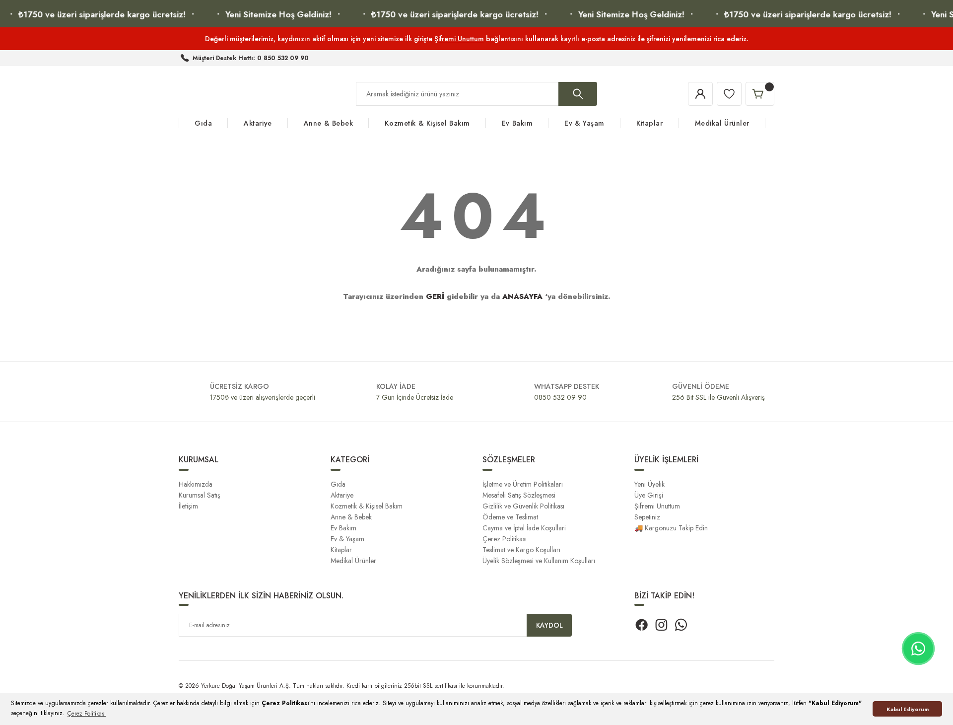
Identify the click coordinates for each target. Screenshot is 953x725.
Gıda (338, 484)
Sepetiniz (647, 517)
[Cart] (760, 94)
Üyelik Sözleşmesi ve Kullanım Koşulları (538, 561)
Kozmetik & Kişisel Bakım (367, 506)
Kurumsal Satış (199, 495)
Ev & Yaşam (347, 539)
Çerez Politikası (504, 539)
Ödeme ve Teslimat (510, 517)
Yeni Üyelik (649, 484)
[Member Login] (700, 94)
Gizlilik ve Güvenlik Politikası (523, 506)
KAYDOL (549, 625)
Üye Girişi (648, 495)
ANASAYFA (522, 296)
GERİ (435, 296)
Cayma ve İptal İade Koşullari (524, 528)
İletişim (188, 506)
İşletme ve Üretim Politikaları (522, 484)
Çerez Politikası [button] (87, 713)
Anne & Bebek (351, 517)
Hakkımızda (195, 484)
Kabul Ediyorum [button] (907, 709)
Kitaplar (341, 550)
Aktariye (342, 495)
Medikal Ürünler (353, 561)
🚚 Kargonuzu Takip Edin (671, 528)
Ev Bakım (343, 528)
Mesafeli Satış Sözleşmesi (518, 495)
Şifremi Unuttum (459, 39)
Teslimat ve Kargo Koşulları (521, 550)
